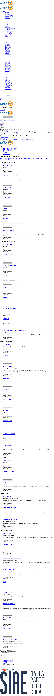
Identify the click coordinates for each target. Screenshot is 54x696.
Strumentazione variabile (9, 21)
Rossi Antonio (7, 81)
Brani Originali (7, 14)
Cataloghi (6, 26)
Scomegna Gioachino (8, 85)
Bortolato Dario (7, 44)
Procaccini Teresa (7, 75)
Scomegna (16, 139)
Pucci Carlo (7, 76)
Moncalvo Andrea (8, 67)
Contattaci (4, 658)
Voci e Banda (7, 19)
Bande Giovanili (7, 23)
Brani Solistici (7, 17)
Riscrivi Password (3, 130)
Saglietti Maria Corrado (8, 83)
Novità (6, 35)
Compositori (5, 39)
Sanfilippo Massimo (8, 84)
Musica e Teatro (7, 18)
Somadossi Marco (8, 89)
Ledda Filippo (7, 64)
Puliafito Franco (7, 77)
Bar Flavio (6, 42)
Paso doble (8, 29)
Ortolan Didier (7, 71)
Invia (1, 134)
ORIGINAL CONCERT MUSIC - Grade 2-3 (10, 148)
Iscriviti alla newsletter (4, 137)
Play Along (6, 36)
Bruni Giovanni (7, 45)
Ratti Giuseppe (7, 79)
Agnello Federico (7, 40)
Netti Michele (7, 69)
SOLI (3, 151)
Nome (1, 126)
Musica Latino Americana (9, 16)
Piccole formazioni (8, 24)
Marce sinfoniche (9, 33)
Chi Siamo (4, 657)
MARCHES (5, 152)
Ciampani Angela (7, 52)
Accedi (1, 124)
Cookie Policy (5, 663)
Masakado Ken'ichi (8, 66)
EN (1, 98)
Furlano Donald (7, 58)
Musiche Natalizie (8, 22)
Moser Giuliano (7, 68)
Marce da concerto (10, 32)
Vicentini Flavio (7, 95)
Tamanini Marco (7, 92)
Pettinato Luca (7, 74)
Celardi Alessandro (8, 50)
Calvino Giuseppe (8, 47)
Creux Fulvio (7, 53)
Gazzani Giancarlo (8, 60)
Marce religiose (9, 31)
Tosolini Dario (7, 94)
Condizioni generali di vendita (8, 660)
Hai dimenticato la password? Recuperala (7, 120)
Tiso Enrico (6, 93)
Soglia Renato (7, 88)
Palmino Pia (7, 72)
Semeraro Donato (7, 86)
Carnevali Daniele (8, 49)
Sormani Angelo (7, 90)
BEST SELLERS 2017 (6, 154)
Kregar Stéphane (7, 63)
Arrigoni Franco (7, 41)
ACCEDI (2, 119)
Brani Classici (7, 13)
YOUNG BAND (5, 153)
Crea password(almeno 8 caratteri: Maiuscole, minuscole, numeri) (11, 129)
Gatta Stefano (7, 59)
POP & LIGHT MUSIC (7, 150)
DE (4, 98)
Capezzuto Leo (7, 48)
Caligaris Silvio (7, 46)
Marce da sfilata (9, 34)
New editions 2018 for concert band (25, 139)
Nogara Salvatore (7, 70)
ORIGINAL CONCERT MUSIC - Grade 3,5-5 (10, 149)
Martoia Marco (7, 65)
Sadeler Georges (7, 82)
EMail (1, 128)
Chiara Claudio (7, 51)
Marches (33, 139)
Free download (7, 27)
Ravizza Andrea (7, 80)
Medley (8, 30)
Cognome (2, 127)
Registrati (2, 123)
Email (1, 116)
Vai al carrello (2, 110)
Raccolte (6, 25)
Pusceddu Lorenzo (8, 78)
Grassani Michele (7, 61)
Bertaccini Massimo (8, 43)
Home (4, 11)
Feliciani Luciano (7, 56)
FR (3, 98)
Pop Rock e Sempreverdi (9, 15)
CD (3, 37)
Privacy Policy (9, 131)
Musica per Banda (6, 12)
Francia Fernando (7, 57)
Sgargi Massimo (7, 87)
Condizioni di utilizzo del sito (7, 661)
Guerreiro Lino (7, 62)
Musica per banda (6, 139)
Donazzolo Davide (8, 54)
